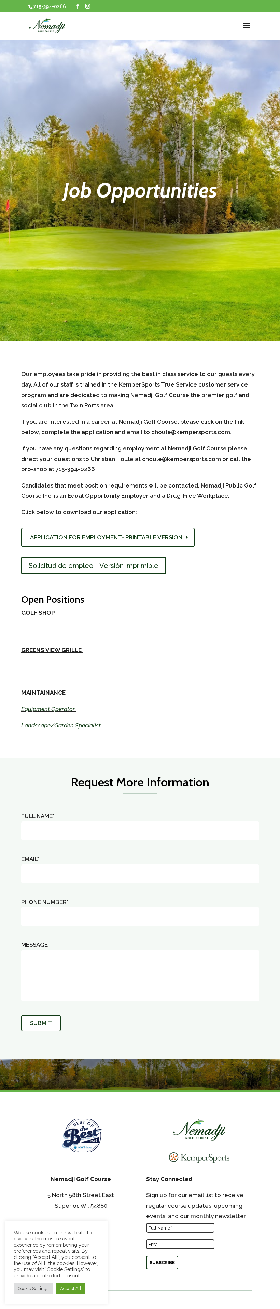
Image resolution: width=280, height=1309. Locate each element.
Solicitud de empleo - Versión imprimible (93, 566)
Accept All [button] (70, 1288)
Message (34, 944)
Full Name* (37, 816)
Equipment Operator (48, 709)
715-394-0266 (49, 6)
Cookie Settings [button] (33, 1288)
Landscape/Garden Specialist (61, 725)
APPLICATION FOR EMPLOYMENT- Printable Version (106, 537)
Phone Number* (44, 902)
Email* (30, 859)
